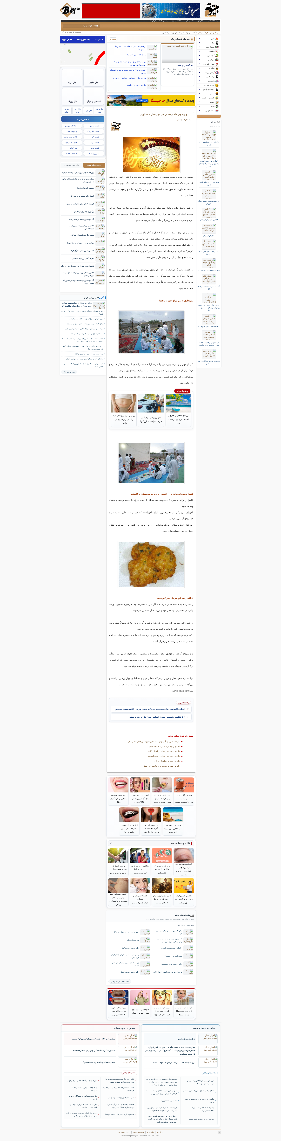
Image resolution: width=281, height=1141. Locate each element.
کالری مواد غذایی (70, 137)
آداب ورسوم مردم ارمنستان (171, 964)
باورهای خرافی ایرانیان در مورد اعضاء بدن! (78, 172)
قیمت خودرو (94, 126)
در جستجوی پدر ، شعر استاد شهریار (208, 202)
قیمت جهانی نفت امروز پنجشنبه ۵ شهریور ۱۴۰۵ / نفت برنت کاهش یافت (82, 365)
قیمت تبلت (95, 148)
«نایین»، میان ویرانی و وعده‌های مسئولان (98, 1062)
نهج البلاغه (73, 148)
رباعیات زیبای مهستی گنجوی (171, 948)
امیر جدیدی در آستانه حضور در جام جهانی (82, 1080)
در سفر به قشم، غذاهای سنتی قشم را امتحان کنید (130, 48)
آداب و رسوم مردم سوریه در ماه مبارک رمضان (161, 766)
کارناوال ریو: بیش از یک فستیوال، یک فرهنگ (77, 266)
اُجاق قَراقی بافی (209, 236)
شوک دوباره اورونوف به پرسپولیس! (121, 1097)
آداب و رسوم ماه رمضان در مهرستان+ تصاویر (166, 114)
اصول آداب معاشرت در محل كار (82, 196)
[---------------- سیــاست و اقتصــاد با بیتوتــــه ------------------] (204, 1028)
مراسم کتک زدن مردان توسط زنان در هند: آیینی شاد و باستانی (129, 63)
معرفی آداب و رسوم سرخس (83, 258)
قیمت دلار (95, 137)
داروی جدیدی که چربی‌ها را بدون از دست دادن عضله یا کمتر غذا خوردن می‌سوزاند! (82, 347)
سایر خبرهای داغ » (69, 372)
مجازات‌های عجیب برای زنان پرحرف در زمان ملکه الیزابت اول (209, 307)
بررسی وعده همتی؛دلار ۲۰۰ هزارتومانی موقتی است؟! (173, 1062)
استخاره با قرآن (94, 101)
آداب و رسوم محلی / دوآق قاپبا (82, 251)
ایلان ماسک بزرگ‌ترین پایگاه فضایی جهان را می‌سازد (85, 324)
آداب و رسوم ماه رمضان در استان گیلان (164, 751)
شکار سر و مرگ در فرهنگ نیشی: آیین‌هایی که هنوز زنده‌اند (78, 180)
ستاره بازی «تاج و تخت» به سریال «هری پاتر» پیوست (93, 1039)
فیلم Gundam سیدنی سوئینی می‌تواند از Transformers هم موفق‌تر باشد (119, 1080)
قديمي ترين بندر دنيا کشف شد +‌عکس (209, 362)
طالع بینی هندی (99, 110)
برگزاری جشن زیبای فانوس (84, 212)
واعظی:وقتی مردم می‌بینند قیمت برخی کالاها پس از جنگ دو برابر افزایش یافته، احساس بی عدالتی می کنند (162, 1119)
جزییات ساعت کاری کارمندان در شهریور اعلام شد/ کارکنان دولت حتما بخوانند (162, 1109)
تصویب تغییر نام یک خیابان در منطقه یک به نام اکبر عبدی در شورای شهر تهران (161, 1092)
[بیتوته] (70, 16)
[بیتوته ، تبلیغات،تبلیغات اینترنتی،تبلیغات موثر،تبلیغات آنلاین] (111, 10)
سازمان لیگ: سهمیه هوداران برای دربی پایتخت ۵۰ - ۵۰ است (83, 1105)
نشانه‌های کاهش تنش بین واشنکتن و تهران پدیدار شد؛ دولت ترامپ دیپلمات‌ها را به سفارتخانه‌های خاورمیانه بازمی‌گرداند (161, 1082)
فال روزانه (72, 101)
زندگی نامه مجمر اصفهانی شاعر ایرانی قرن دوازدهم (124, 956)
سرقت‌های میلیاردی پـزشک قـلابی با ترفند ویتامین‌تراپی (84, 329)
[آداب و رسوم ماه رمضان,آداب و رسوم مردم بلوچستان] (151, 154)
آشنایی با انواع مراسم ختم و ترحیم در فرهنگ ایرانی (128, 71)
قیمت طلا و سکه (93, 131)
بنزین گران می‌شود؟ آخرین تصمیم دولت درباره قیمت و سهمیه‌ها (199, 1082)
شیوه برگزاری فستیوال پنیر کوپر (82, 235)
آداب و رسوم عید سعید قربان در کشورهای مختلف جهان (78, 281)
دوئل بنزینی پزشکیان (186, 1039)
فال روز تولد (77, 110)
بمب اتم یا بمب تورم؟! (169, 1100)
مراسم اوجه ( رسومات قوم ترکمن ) (80, 243)
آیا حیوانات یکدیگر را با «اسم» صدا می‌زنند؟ (84, 1088)
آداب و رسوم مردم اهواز (136, 85)
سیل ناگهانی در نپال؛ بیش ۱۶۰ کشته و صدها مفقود (86, 319)
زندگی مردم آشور (185, 65)
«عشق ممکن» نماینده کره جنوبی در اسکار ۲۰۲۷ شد (94, 1050)
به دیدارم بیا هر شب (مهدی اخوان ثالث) (167, 972)
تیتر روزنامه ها (94, 153)
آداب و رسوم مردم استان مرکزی (167, 761)
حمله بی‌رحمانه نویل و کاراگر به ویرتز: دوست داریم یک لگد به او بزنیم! (120, 1105)
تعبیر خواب (66, 110)
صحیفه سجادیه (71, 153)
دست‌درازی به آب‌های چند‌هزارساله (201, 1119)
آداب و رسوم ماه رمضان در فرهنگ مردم (164, 756)
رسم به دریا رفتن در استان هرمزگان (126, 932)
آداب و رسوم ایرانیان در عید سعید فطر (164, 746)
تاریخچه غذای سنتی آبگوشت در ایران (80, 204)
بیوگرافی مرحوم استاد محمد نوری (208, 143)
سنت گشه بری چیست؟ (136, 55)
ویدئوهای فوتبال (71, 131)
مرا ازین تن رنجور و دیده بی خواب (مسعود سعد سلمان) (209, 343)
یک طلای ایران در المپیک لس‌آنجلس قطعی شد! (87, 334)
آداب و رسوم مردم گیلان (130, 948)
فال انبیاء (72, 82)
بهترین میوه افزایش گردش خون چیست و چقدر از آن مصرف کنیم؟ (82, 312)
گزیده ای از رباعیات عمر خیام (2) (209, 287)
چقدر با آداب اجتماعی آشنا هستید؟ (209, 253)
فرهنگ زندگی (203, 33)
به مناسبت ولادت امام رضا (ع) (209, 270)
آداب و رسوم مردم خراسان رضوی (81, 219)
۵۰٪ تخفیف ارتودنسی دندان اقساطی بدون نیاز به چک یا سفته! (157, 717)
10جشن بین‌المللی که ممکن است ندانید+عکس (81, 227)
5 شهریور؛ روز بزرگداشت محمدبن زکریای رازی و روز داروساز (169, 940)
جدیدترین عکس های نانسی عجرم (209, 183)
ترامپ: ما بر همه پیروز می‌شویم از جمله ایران (199, 1100)
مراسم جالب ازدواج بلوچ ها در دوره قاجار (129, 78)
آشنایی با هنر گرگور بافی (209, 220)
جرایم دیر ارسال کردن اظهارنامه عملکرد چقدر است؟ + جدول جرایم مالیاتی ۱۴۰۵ (77, 304)
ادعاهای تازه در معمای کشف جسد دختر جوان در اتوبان (84, 359)
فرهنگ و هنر (214, 33)
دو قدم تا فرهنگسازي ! (85, 188)
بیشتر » (113, 39)
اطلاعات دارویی (71, 126)
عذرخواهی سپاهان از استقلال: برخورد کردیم (83, 1097)
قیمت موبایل (94, 142)
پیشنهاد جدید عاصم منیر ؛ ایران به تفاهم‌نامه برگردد (201, 1109)
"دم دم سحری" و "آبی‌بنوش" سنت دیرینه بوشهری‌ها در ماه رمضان (154, 741)
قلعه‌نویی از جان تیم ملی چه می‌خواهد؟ (119, 1114)
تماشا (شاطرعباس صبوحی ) (208, 326)
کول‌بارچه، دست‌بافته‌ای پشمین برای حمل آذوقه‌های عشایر (209, 163)
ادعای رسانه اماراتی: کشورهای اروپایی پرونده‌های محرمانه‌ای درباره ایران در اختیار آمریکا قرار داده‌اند (82, 340)
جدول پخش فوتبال (70, 142)
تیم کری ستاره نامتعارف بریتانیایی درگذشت (88, 354)
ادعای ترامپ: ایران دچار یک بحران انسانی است (198, 1092)
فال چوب (88, 111)
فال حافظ (93, 82)
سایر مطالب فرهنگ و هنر (120, 981)
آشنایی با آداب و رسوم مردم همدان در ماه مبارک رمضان (78, 274)
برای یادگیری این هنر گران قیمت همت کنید (168, 932)
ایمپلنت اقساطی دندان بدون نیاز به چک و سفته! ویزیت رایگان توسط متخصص (150, 709)
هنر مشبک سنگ (133, 940)
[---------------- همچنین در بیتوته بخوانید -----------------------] (124, 1028)
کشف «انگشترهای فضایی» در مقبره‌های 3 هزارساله (118, 1088)
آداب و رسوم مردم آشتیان (129, 972)
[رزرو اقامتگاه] (151, 100)
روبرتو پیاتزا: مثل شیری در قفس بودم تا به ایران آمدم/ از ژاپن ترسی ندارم (81, 1114)
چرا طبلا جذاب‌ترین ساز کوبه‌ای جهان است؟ (125, 964)
